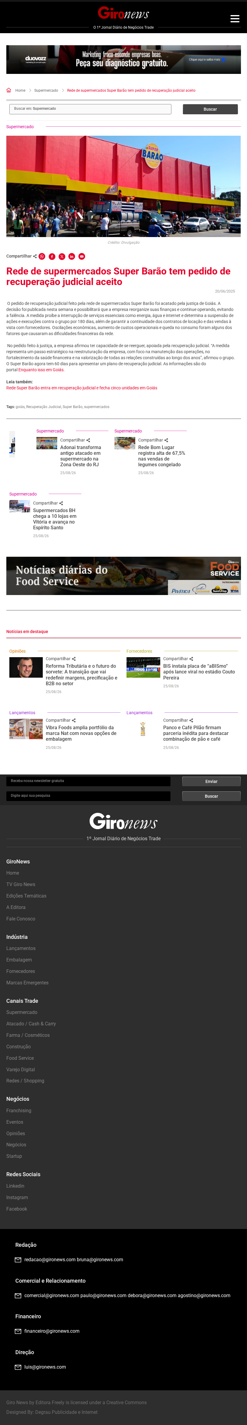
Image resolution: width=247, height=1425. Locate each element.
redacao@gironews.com (50, 1259)
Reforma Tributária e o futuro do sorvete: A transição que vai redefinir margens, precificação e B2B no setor (81, 674)
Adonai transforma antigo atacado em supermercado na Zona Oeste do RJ (80, 456)
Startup (14, 1156)
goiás (20, 407)
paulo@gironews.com (103, 1295)
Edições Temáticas (26, 896)
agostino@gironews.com (204, 1295)
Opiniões (17, 651)
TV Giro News (20, 884)
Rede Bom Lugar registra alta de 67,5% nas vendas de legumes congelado (161, 456)
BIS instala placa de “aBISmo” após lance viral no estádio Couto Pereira (199, 671)
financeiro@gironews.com (52, 1331)
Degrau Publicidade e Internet (66, 1412)
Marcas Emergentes (27, 983)
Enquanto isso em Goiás (41, 369)
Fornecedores (139, 651)
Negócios (16, 1145)
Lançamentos (22, 712)
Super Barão (73, 407)
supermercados (96, 407)
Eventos (14, 1122)
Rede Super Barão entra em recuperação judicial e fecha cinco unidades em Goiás (81, 387)
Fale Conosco (20, 919)
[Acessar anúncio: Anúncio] (123, 59)
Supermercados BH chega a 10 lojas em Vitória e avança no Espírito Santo (55, 519)
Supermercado (46, 90)
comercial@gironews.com (51, 1295)
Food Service (20, 1058)
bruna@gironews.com (100, 1259)
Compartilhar (73, 440)
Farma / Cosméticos (28, 1035)
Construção (18, 1047)
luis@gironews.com (45, 1367)
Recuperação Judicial (43, 407)
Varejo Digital (20, 1069)
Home (20, 90)
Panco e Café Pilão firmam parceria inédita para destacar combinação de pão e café (196, 733)
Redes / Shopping (25, 1081)
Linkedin (15, 1186)
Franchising (18, 1110)
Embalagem (19, 960)
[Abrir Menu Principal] (234, 19)
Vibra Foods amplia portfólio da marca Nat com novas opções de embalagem (81, 733)
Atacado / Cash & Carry (31, 1024)
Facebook (16, 1209)
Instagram (17, 1197)
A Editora (16, 907)
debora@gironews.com (152, 1295)
